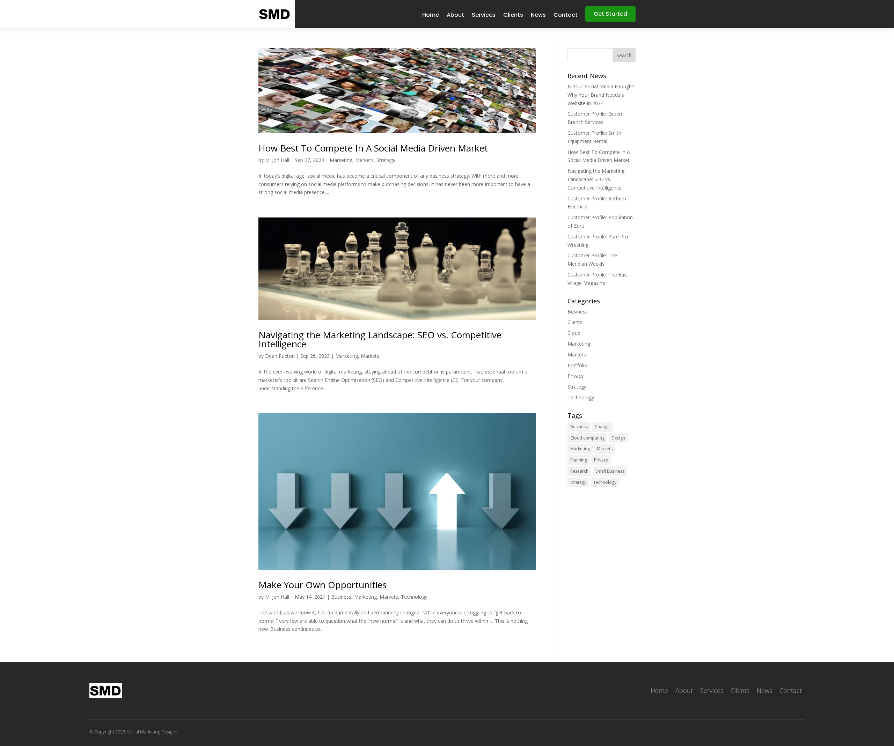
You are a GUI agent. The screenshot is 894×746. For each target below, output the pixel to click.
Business (341, 596)
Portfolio (577, 365)
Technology (414, 596)
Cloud (573, 333)
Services (484, 16)
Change (602, 427)
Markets (364, 160)
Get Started (610, 14)
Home (430, 16)
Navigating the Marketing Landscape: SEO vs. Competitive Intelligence (379, 339)
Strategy (385, 160)
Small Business (609, 471)
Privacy (575, 375)
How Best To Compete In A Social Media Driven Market (373, 148)
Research (579, 471)
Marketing (341, 160)
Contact (566, 16)
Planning (578, 460)
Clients (513, 16)
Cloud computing (587, 438)
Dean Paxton (280, 356)
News (538, 16)
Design (618, 438)
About (455, 16)
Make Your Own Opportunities (322, 584)
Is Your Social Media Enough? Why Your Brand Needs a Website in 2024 (600, 94)
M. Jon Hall (277, 160)
